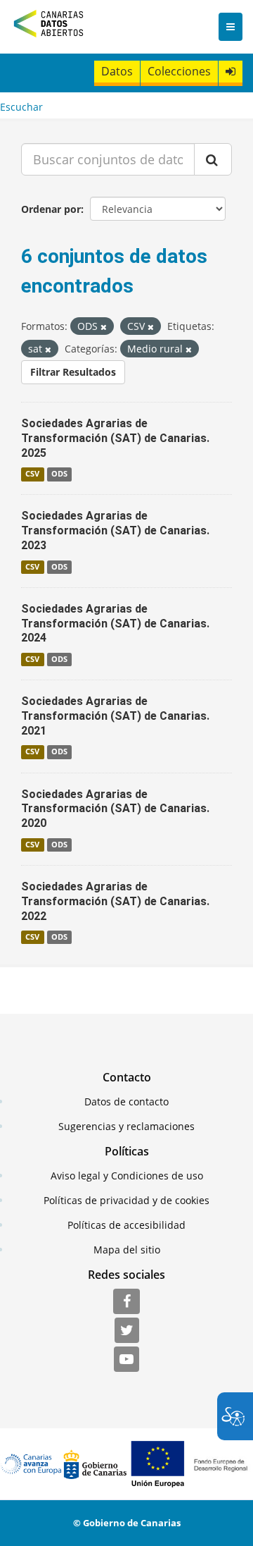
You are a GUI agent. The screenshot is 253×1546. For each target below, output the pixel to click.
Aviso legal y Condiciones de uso (127, 1175)
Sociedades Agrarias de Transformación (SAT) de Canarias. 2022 (115, 901)
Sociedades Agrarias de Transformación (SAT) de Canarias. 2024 (115, 623)
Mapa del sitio (126, 1249)
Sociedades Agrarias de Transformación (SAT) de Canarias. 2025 (115, 438)
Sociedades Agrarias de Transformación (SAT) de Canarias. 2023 (115, 530)
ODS (59, 474)
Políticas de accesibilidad (126, 1225)
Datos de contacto (126, 1101)
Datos (117, 71)
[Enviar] (213, 159)
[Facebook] (126, 1302)
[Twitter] (127, 1331)
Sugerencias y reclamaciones (126, 1126)
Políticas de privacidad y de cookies (126, 1200)
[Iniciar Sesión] (230, 71)
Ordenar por (51, 209)
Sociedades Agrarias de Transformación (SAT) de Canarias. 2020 (115, 808)
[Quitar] (103, 326)
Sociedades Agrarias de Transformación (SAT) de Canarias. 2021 (115, 715)
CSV (32, 474)
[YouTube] (126, 1360)
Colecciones (179, 71)
